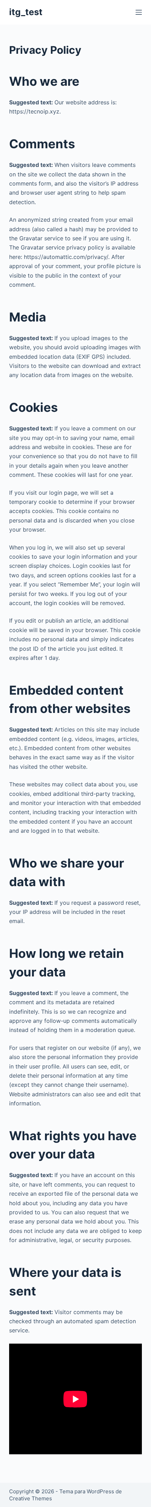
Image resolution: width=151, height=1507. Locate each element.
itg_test (25, 12)
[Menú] (139, 12)
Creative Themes (30, 1498)
